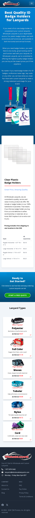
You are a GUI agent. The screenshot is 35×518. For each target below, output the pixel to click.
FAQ (20, 485)
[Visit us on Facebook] (2, 505)
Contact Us (5, 489)
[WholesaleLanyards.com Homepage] (11, 3)
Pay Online (23, 489)
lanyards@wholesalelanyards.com (17, 472)
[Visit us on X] (7, 505)
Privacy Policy (23, 493)
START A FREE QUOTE (17, 295)
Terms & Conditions (26, 497)
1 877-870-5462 (10, 469)
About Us (4, 485)
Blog (3, 493)
